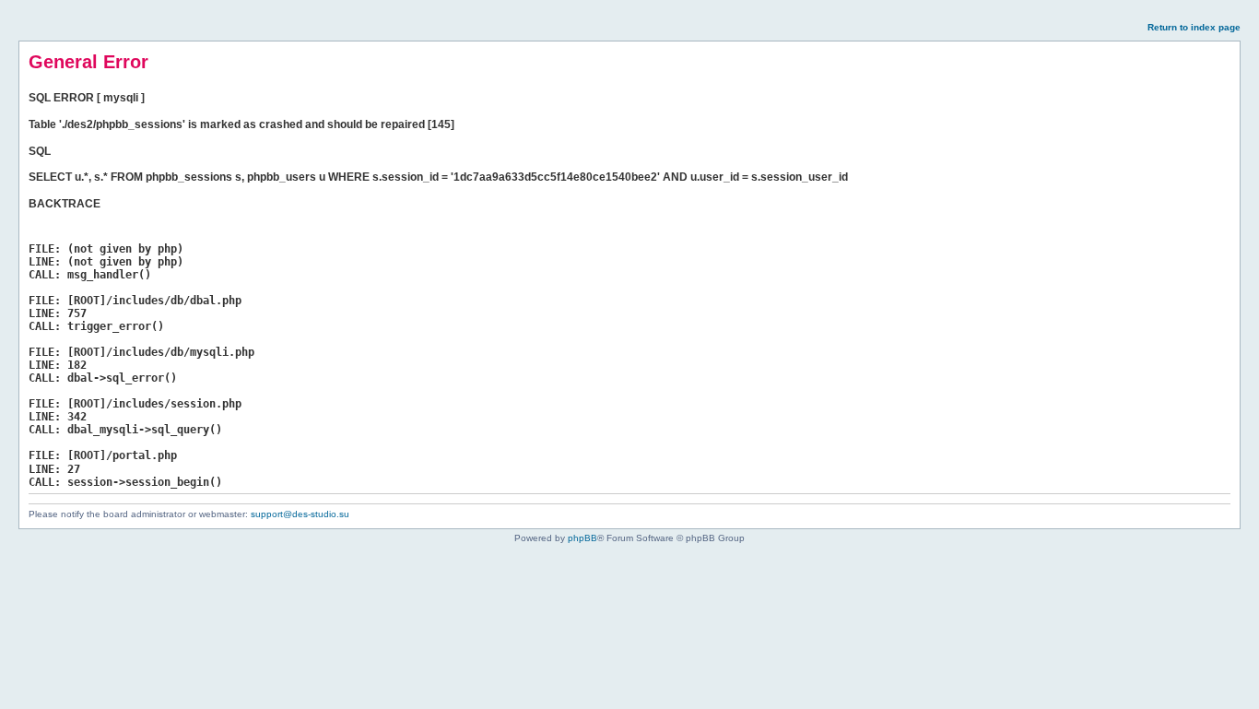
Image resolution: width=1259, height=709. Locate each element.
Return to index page (1194, 27)
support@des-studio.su (300, 514)
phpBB (582, 538)
